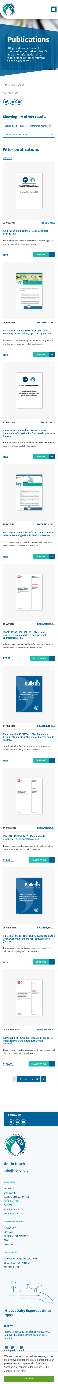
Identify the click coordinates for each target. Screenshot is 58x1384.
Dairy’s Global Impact (16, 1196)
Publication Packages (16, 1236)
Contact (8, 1232)
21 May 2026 (8, 524)
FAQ (6, 1240)
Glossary (9, 1244)
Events (8, 1205)
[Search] (50, 126)
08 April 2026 (9, 928)
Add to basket (39, 658)
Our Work (9, 1192)
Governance (11, 1213)
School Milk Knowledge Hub (20, 1258)
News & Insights (13, 1209)
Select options (39, 860)
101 (37, 1078)
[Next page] (43, 1079)
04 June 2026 (9, 726)
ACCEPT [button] (29, 1378)
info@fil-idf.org (16, 1170)
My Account (11, 1227)
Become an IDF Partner (17, 1262)
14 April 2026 (9, 828)
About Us (9, 1188)
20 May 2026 (8, 624)
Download (41, 255)
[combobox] (29, 126)
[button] (54, 9)
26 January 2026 (11, 1030)
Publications (11, 1201)
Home (6, 85)
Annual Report (13, 1267)
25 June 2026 (9, 223)
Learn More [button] (20, 1371)
